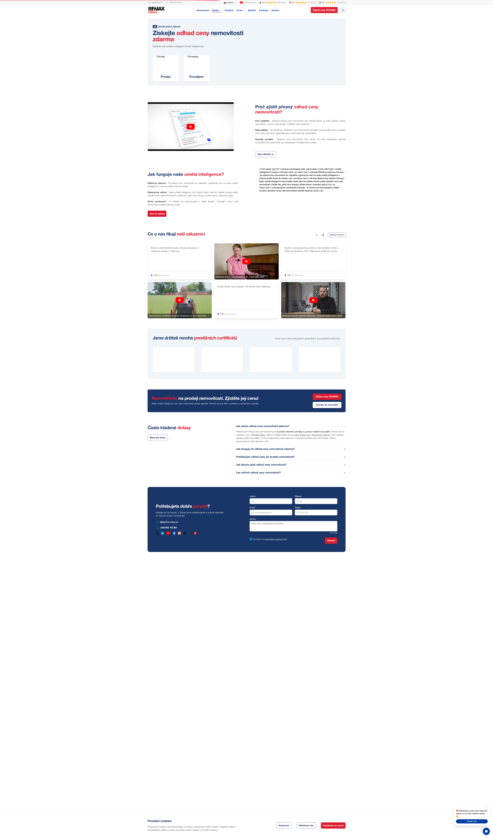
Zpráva (253, 519)
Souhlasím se (258, 539)
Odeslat (331, 541)
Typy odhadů (263, 154)
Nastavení (284, 826)
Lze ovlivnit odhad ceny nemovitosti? (258, 473)
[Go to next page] (323, 235)
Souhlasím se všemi (333, 826)
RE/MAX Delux (258, 435)
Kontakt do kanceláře (327, 405)
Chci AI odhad (157, 214)
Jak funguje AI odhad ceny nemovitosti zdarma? (265, 449)
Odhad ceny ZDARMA (324, 10)
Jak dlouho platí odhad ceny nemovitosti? (261, 465)
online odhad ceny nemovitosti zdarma (312, 435)
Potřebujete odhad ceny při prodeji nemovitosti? (265, 457)
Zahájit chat (472, 821)
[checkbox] (251, 539)
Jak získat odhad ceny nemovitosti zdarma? (262, 426)
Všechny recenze (337, 235)
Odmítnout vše (306, 826)
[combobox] (229, 2)
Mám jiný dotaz (158, 438)
